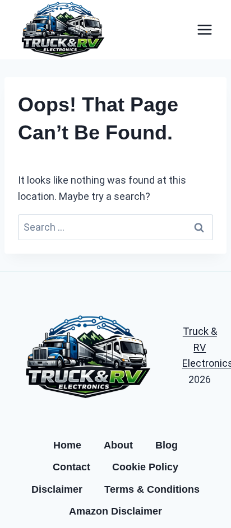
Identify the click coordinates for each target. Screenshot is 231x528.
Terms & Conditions (152, 489)
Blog (166, 445)
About (118, 445)
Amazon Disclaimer (115, 511)
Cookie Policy (145, 467)
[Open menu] (204, 29)
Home (67, 445)
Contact (71, 467)
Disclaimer (56, 489)
